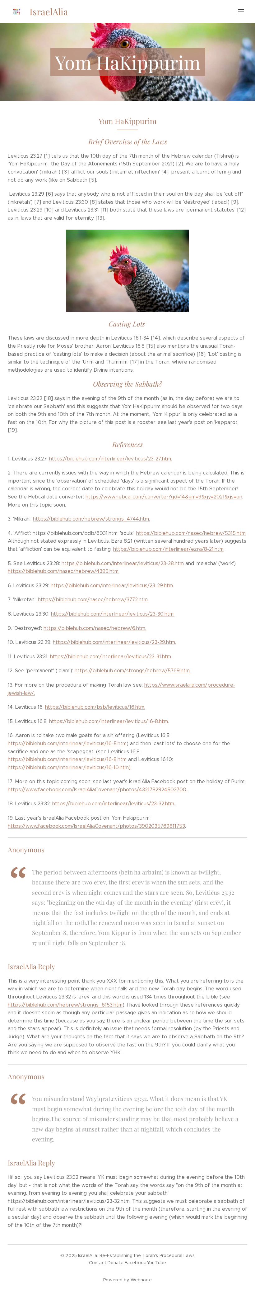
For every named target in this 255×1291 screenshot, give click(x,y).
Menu (241, 11)
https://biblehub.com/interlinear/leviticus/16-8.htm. (109, 721)
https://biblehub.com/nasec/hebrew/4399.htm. (63, 571)
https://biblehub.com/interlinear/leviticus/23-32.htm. (113, 804)
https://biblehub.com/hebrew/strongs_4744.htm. (91, 519)
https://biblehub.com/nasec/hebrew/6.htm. (95, 628)
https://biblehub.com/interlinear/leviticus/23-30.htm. (112, 614)
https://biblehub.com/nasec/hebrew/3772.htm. (93, 600)
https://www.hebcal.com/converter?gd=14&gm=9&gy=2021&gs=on (164, 497)
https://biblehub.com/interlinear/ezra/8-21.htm (168, 549)
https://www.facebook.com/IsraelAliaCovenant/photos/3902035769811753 (96, 826)
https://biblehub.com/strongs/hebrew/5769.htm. (133, 671)
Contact (97, 1262)
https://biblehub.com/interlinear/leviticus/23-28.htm (123, 563)
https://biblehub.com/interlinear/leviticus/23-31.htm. (111, 657)
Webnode (141, 1280)
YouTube (156, 1262)
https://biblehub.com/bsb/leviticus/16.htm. (95, 707)
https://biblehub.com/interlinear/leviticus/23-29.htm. (112, 585)
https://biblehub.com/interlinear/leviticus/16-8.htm (67, 759)
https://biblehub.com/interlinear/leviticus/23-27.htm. (110, 459)
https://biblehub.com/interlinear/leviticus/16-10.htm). (70, 767)
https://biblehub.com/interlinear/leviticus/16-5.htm (67, 743)
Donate (115, 1262)
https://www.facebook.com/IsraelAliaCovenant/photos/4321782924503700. (97, 790)
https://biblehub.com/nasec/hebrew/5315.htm (191, 533)
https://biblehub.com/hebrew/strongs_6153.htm (65, 1005)
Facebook (135, 1262)
